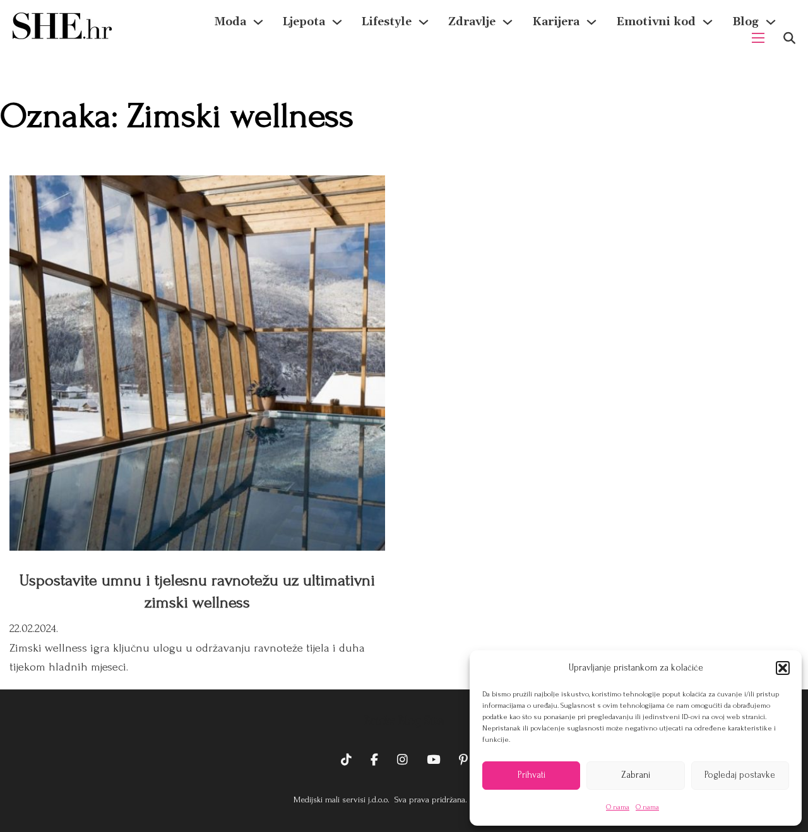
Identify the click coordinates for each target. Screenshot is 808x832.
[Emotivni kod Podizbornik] (707, 22)
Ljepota (304, 22)
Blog (745, 22)
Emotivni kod (656, 22)
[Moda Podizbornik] (258, 22)
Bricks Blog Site (404, 721)
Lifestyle (387, 22)
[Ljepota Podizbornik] (337, 22)
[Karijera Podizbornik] (591, 22)
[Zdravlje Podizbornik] (507, 22)
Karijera (555, 22)
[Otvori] (789, 38)
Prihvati (531, 775)
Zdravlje (472, 22)
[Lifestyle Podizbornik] (423, 22)
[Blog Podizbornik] (770, 22)
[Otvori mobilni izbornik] (758, 38)
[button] (782, 668)
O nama (617, 807)
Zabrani (635, 775)
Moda (230, 22)
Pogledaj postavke (739, 775)
